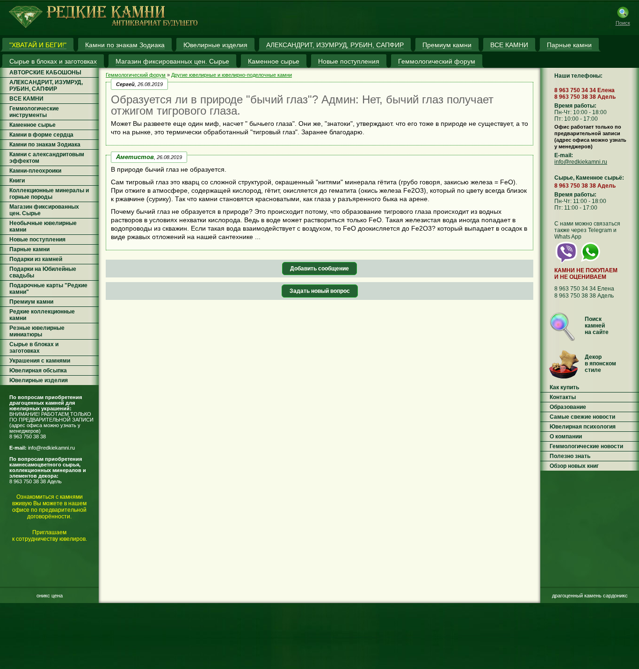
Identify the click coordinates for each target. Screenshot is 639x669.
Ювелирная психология (583, 426)
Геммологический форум (136, 75)
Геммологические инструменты (34, 111)
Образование (568, 407)
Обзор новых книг (574, 466)
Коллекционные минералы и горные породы (49, 193)
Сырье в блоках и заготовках (33, 347)
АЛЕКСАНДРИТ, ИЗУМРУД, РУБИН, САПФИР (46, 85)
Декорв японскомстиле (600, 363)
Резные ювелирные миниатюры (37, 331)
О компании (566, 436)
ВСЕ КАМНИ (26, 98)
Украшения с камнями (39, 360)
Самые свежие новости (582, 417)
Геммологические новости (586, 446)
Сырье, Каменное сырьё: (589, 178)
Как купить (564, 387)
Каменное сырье (32, 125)
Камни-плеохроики (35, 170)
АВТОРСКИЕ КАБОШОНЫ (45, 72)
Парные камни (29, 249)
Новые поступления (37, 239)
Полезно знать (570, 456)
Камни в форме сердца (41, 134)
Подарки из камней (35, 259)
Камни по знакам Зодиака (44, 144)
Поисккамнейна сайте (597, 325)
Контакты (563, 397)
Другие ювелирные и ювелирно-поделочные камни (231, 75)
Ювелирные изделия (38, 380)
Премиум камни (31, 301)
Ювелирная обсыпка (38, 370)
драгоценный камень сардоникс (590, 595)
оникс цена (49, 595)
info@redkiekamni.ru (51, 448)
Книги (17, 180)
